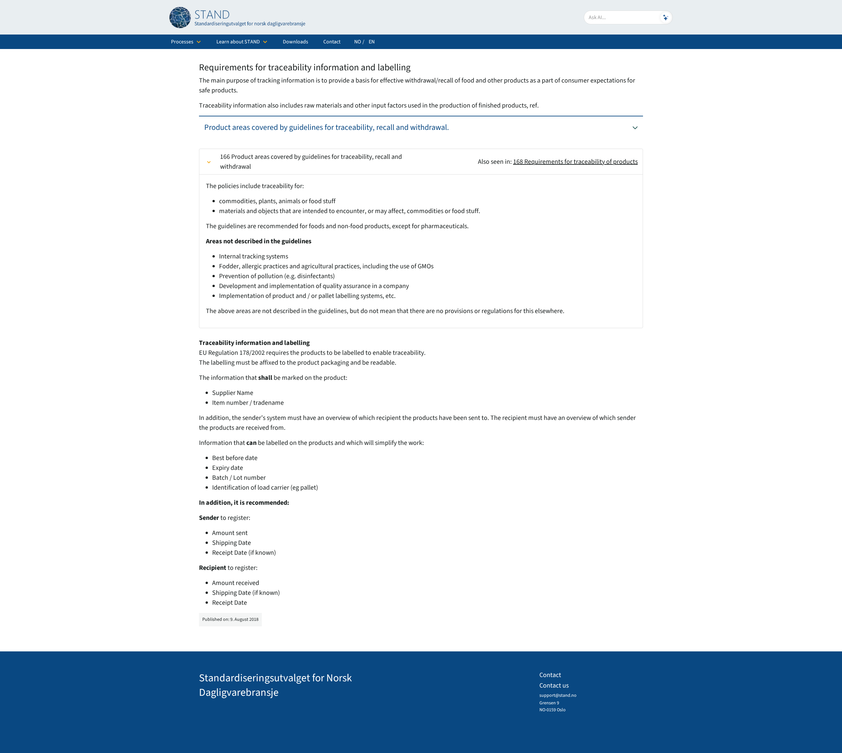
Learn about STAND (238, 41)
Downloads (295, 41)
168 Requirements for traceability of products (575, 161)
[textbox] (628, 17)
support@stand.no (558, 695)
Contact (331, 41)
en (372, 41)
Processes (182, 41)
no (357, 41)
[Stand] (240, 17)
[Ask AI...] (665, 17)
